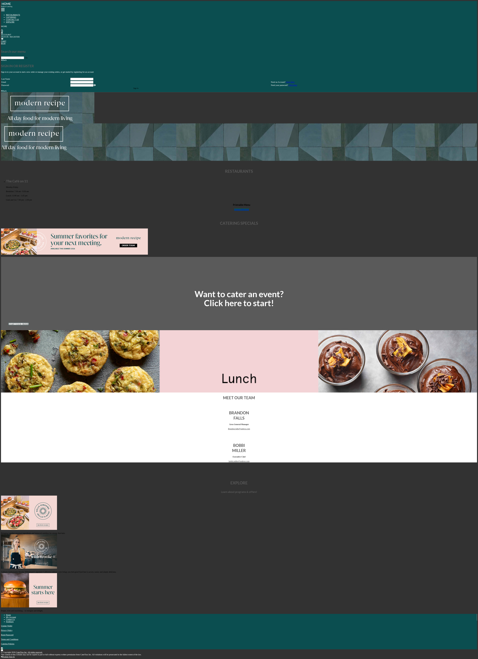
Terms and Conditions (9, 639)
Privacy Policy (6, 630)
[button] (4, 60)
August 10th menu (241, 210)
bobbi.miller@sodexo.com (239, 461)
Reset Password (7, 635)
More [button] (4, 26)
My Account (11, 617)
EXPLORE (10, 22)
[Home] (6, 5)
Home (8, 615)
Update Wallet (6, 626)
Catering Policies (7, 644)
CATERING (11, 17)
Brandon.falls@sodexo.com (239, 429)
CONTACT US (12, 19)
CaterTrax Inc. (21, 652)
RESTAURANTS (13, 15)
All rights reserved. (35, 652)
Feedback (10, 622)
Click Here (290, 82)
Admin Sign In (9, 657)
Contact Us (10, 619)
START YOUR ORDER (19, 324)
